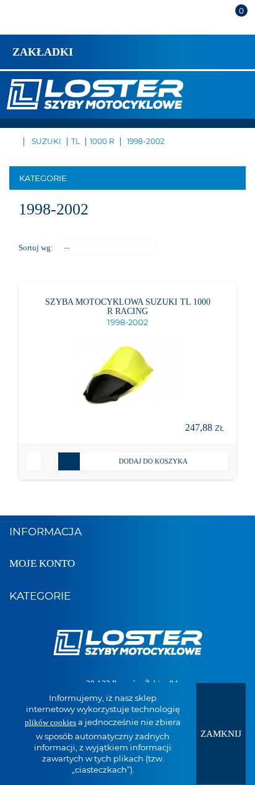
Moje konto (42, 563)
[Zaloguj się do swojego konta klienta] (206, 22)
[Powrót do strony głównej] (12, 140)
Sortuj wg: (36, 247)
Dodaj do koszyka (153, 461)
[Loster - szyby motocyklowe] (94, 93)
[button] (34, 461)
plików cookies (50, 722)
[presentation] (221, 733)
